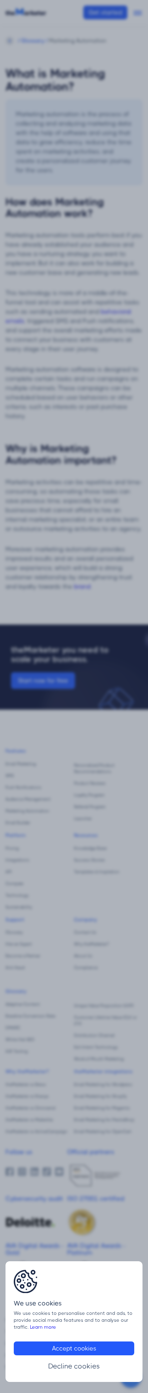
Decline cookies (74, 1366)
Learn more (43, 1327)
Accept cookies (74, 1348)
